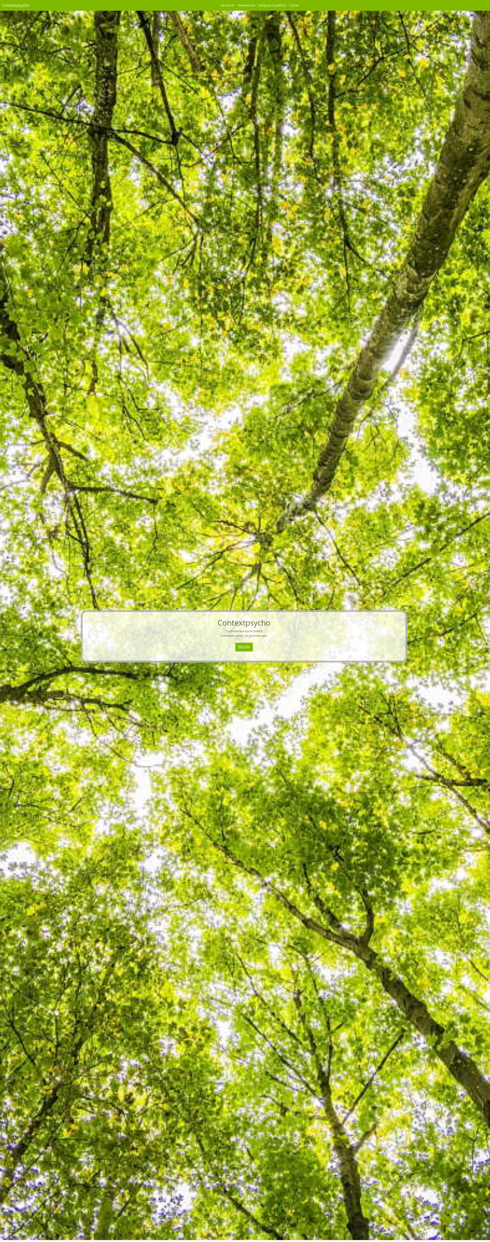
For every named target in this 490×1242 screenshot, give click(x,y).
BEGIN (244, 647)
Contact (294, 5)
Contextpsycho (15, 5)
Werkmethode (246, 5)
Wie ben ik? (228, 5)
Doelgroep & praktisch (272, 5)
